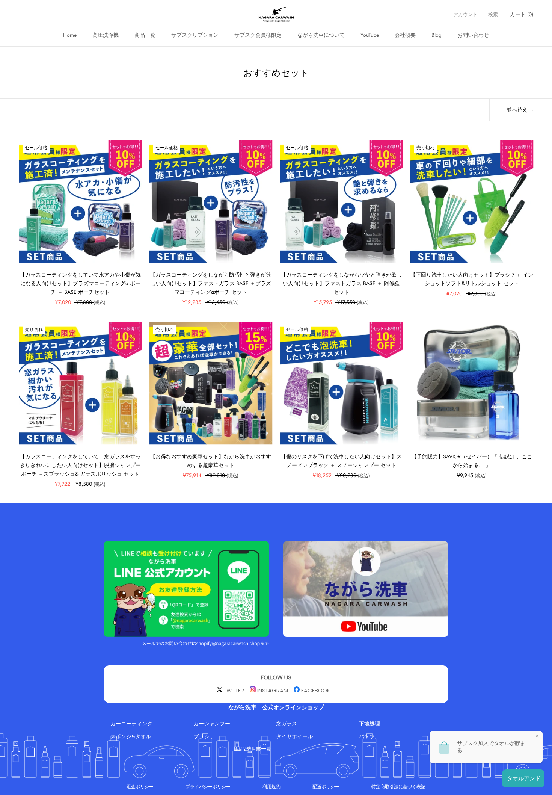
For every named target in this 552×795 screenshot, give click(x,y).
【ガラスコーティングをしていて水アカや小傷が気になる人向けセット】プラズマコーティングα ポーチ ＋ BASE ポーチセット (80, 283)
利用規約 (271, 786)
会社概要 (405, 35)
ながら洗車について (321, 35)
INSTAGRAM (272, 690)
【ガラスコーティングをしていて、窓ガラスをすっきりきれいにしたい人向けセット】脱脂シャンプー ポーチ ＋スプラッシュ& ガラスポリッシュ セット (80, 465)
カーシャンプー (211, 723)
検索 (493, 14)
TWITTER (234, 690)
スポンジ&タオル (130, 736)
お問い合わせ (473, 35)
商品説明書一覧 (253, 749)
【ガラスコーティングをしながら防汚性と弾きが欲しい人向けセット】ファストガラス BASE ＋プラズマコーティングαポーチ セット (210, 283)
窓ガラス (286, 723)
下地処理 (369, 723)
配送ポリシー (325, 786)
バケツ (367, 736)
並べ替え (518, 109)
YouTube (369, 35)
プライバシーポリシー (208, 786)
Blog (436, 35)
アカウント (465, 14)
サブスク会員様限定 (258, 35)
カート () (521, 14)
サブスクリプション (195, 35)
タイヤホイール (294, 736)
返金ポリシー (140, 786)
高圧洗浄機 (105, 35)
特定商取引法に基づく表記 (398, 786)
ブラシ (201, 736)
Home (70, 35)
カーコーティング (131, 723)
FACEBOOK (315, 690)
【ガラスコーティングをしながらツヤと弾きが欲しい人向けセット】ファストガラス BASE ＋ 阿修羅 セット (341, 283)
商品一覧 (144, 35)
